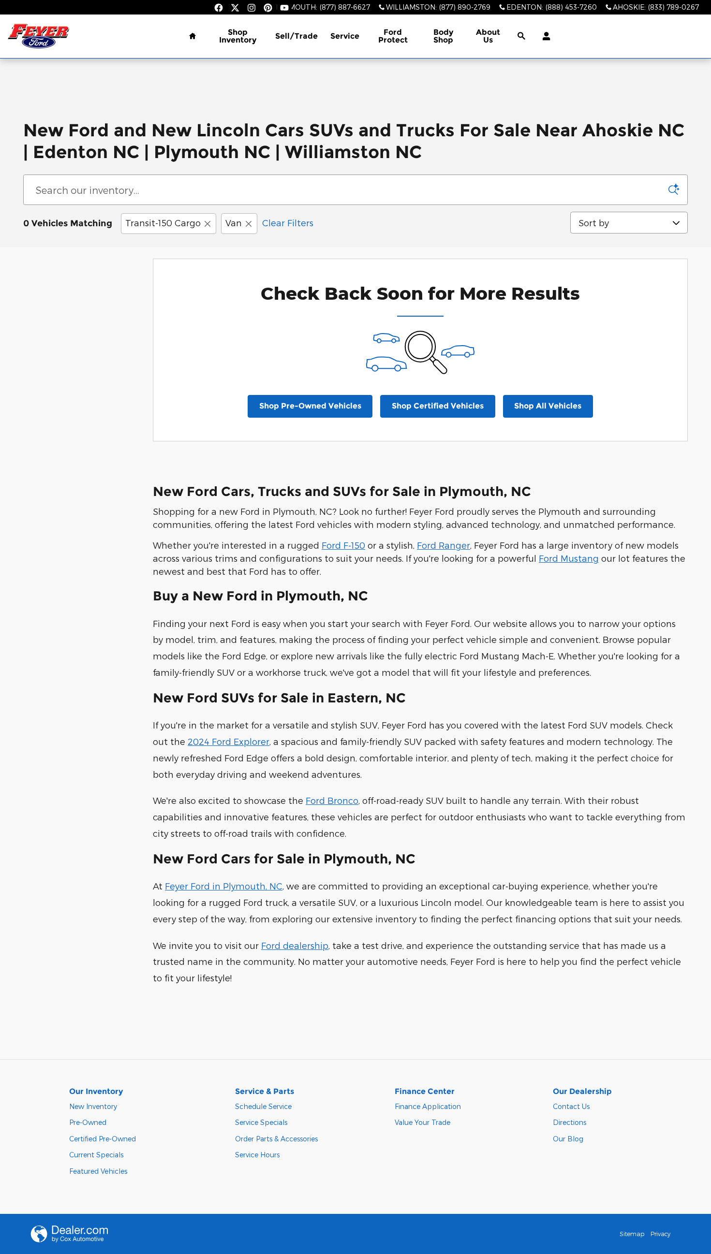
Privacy (660, 1233)
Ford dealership (294, 945)
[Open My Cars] (543, 36)
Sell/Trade (296, 36)
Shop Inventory (237, 36)
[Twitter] (235, 7)
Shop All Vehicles (547, 405)
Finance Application (428, 1106)
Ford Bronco (332, 800)
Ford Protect (393, 36)
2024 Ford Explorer (228, 741)
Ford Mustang (569, 558)
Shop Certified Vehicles (438, 405)
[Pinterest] (268, 7)
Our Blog (568, 1139)
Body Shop (443, 36)
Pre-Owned (87, 1122)
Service (344, 36)
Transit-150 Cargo (163, 223)
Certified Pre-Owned (102, 1139)
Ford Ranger (443, 545)
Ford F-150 (343, 545)
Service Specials (261, 1122)
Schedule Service (263, 1106)
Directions (569, 1122)
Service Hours (257, 1155)
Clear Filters (287, 223)
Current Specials (96, 1155)
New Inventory (93, 1106)
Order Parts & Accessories (276, 1139)
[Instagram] (251, 7)
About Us (488, 36)
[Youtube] (284, 7)
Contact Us (571, 1106)
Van (233, 223)
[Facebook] (218, 7)
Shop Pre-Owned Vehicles (310, 405)
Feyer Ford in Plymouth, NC (223, 886)
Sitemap (632, 1233)
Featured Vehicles (98, 1171)
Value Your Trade (422, 1122)
